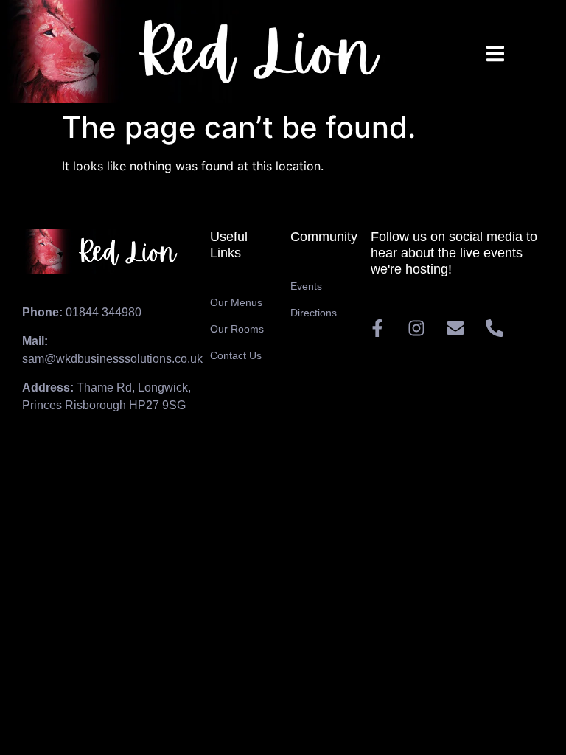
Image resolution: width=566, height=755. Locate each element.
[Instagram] (416, 328)
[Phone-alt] (494, 328)
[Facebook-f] (377, 328)
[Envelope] (455, 328)
